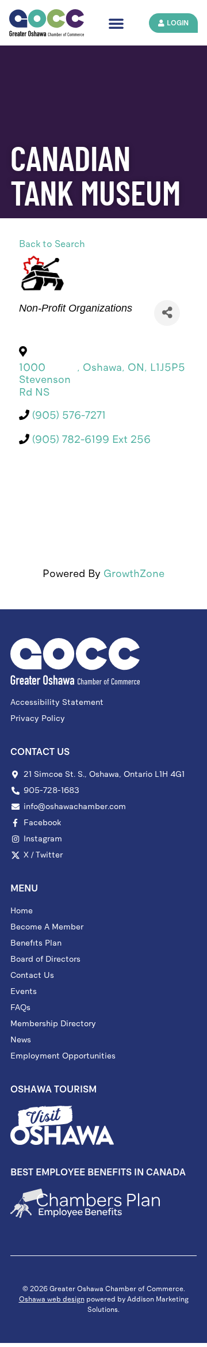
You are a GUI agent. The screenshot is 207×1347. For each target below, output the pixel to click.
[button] (116, 23)
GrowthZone (133, 573)
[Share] (167, 313)
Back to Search (52, 243)
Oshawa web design (52, 1299)
